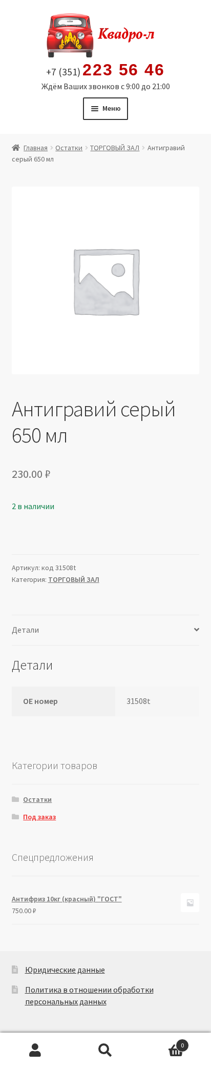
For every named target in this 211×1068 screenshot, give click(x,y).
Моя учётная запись (35, 1050)
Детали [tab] (25, 629)
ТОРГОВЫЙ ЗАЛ (114, 147)
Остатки (68, 147)
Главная (36, 147)
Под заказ (39, 816)
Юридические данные (65, 969)
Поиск (105, 1050)
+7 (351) (105, 70)
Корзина (162, 1041)
